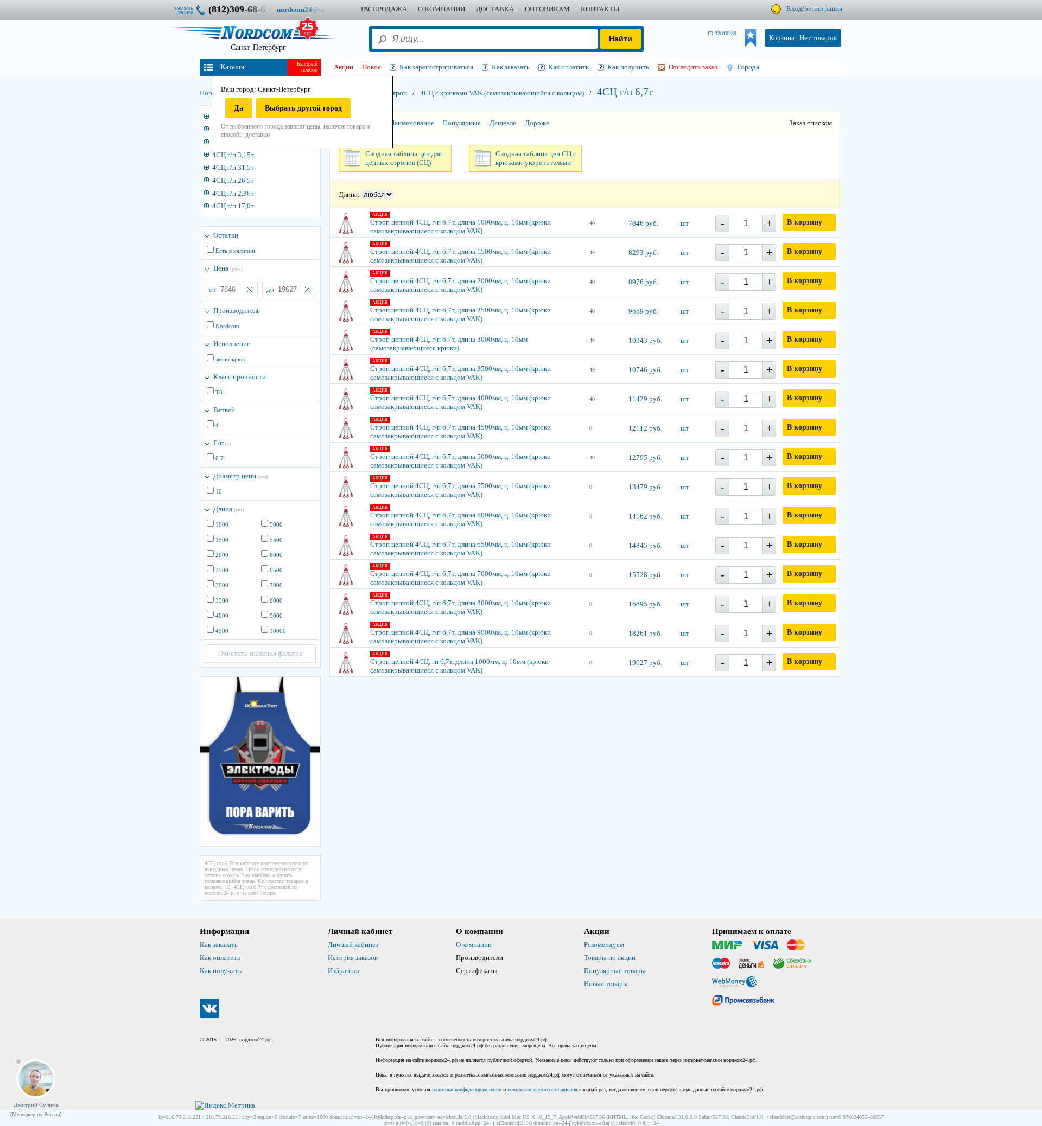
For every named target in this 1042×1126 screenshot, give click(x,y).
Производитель (236, 310)
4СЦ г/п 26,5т (233, 180)
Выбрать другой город (303, 108)
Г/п (222, 443)
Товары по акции (610, 958)
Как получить (221, 971)
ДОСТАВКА (495, 9)
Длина (228, 509)
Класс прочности (239, 377)
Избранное (344, 971)
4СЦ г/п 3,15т (233, 155)
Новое (371, 67)
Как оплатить (220, 958)
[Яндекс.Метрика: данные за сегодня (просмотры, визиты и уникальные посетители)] (225, 1105)
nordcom (309, 9)
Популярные (462, 123)
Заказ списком (810, 123)
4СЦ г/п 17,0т (233, 206)
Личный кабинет (353, 945)
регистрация (823, 8)
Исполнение (231, 344)
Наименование (412, 123)
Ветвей (224, 410)
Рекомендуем (604, 945)
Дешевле (503, 123)
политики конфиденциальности (466, 1089)
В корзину (804, 222)
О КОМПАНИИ (441, 9)
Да (238, 108)
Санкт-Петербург (258, 47)
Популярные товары (615, 971)
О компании (474, 945)
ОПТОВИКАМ (547, 9)
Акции (343, 67)
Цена (228, 268)
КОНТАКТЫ (600, 9)
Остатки (225, 235)
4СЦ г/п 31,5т (233, 167)
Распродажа (384, 9)
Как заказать (219, 945)
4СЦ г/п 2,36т (233, 193)
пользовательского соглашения (542, 1089)
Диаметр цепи (240, 476)
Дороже (537, 123)
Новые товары (606, 984)
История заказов (353, 958)
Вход (794, 8)
